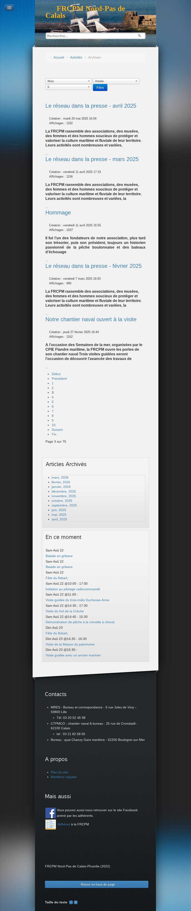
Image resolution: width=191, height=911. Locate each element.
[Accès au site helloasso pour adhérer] (50, 825)
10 (53, 425)
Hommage (58, 212)
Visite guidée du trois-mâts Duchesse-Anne (77, 600)
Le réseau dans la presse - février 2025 (93, 266)
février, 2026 (61, 482)
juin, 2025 (59, 510)
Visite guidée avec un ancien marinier (73, 655)
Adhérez (64, 824)
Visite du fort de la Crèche (65, 611)
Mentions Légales (64, 777)
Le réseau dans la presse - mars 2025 (92, 159)
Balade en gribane (59, 556)
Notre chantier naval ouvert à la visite (90, 319)
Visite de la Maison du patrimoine (70, 644)
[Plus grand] (76, 902)
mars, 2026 (60, 477)
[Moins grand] (71, 902)
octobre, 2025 (62, 501)
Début (56, 374)
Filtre (100, 87)
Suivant (57, 429)
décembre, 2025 (64, 491)
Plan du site (59, 772)
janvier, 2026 (61, 487)
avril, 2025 (59, 519)
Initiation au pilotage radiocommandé (73, 589)
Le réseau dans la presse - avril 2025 (90, 106)
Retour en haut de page (98, 884)
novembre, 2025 (64, 496)
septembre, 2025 (64, 505)
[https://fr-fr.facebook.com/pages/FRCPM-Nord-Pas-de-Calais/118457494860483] (50, 813)
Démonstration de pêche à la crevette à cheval (80, 622)
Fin (54, 434)
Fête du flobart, (57, 578)
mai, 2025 (59, 514)
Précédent (59, 378)
